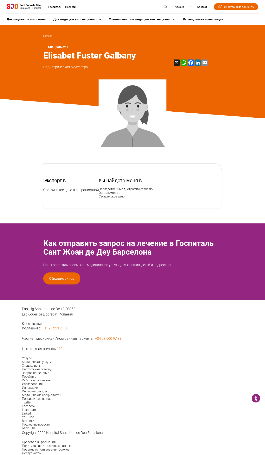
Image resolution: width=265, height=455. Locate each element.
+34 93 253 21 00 (55, 328)
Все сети (28, 421)
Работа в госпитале (36, 380)
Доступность (31, 453)
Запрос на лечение (35, 373)
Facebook (28, 406)
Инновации (30, 388)
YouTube (28, 417)
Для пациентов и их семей (26, 19)
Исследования (32, 384)
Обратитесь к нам (61, 278)
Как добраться (32, 324)
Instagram (29, 410)
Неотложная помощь (37, 369)
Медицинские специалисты (41, 395)
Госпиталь (54, 7)
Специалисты (58, 47)
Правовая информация (39, 442)
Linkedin (27, 413)
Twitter (26, 402)
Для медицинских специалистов (77, 19)
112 (59, 349)
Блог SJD (28, 428)
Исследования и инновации (203, 19)
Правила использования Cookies (45, 449)
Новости (70, 7)
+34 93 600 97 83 (108, 338)
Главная (47, 36)
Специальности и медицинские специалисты (142, 19)
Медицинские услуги (37, 362)
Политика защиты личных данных (46, 446)
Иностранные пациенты (239, 7)
